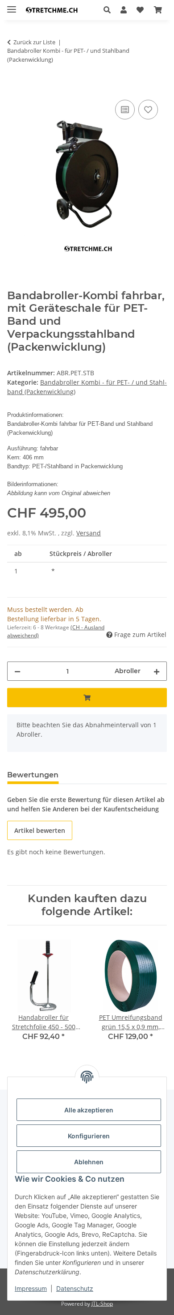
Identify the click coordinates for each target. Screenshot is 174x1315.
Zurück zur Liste (34, 42)
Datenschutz (74, 1288)
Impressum (31, 1288)
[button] (110, 10)
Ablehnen (89, 1162)
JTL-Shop (102, 1303)
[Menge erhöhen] (156, 671)
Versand (88, 533)
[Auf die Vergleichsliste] (125, 109)
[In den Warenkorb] (14, 88)
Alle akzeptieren (88, 1110)
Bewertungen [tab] (32, 775)
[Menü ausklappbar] (11, 5)
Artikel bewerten (39, 830)
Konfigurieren (89, 1136)
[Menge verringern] (17, 671)
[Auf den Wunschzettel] (148, 109)
